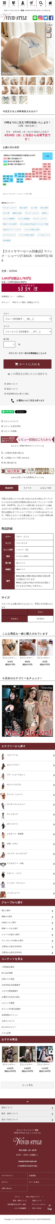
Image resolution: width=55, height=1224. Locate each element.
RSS (33, 1208)
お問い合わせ (7, 1188)
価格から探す (17, 213)
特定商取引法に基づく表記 (18, 394)
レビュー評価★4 (24, 218)
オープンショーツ (9, 235)
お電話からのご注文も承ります (29, 400)
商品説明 (9, 488)
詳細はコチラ (33, 302)
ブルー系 (6, 213)
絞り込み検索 (7, 973)
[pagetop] (27, 1101)
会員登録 (32, 1175)
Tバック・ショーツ (9, 208)
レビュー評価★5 (9, 218)
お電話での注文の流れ (11, 997)
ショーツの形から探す (32, 229)
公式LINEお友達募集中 (11, 985)
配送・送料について (20, 1200)
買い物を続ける (10, 463)
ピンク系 (34, 208)
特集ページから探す (10, 224)
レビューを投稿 (10, 431)
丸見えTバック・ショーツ (12, 229)
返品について (12, 389)
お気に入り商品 (8, 979)
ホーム (17, 1197)
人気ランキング (8, 1021)
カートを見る (34, 1182)
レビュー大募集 (8, 1003)
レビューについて (11, 421)
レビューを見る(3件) (12, 426)
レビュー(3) (45, 488)
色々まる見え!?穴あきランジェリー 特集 (34, 224)
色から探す (23, 208)
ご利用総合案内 (8, 967)
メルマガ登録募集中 (10, 991)
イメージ (28, 488)
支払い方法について (33, 1197)
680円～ (45, 213)
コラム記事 (6, 1033)
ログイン (5, 1182)
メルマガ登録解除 (20, 1208)
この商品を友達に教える (14, 453)
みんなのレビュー (9, 1027)
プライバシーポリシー (39, 1204)
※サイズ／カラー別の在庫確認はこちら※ (27, 353)
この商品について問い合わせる (16, 458)
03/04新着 (6, 240)
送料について (12, 384)
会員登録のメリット (10, 1015)
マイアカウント (7, 1175)
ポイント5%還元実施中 (11, 1009)
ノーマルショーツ (44, 235)
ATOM (39, 1208)
